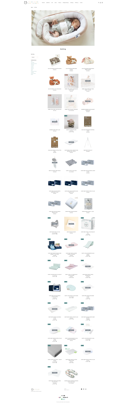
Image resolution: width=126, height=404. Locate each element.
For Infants (32, 64)
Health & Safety (33, 73)
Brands (32, 74)
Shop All (43, 2)
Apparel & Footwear (34, 63)
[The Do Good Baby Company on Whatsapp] (86, 389)
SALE (52, 2)
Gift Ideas (76, 2)
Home (32, 7)
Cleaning (71, 2)
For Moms (32, 65)
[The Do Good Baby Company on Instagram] (83, 389)
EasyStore (40, 391)
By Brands (47, 2)
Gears (55, 2)
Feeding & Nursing (65, 2)
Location (81, 2)
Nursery (59, 2)
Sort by (32, 54)
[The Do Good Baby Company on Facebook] (81, 389)
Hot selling (32, 62)
